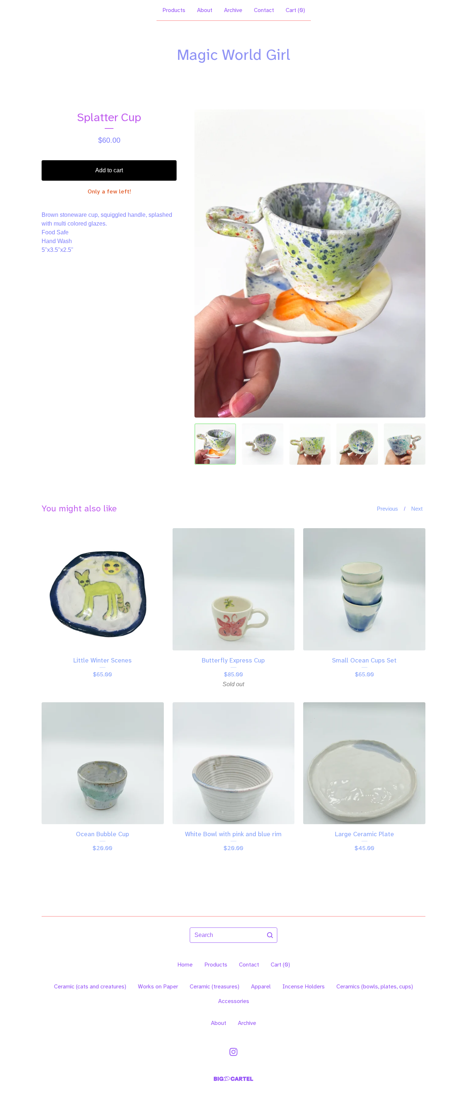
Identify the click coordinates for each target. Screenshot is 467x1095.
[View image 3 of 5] (310, 444)
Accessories (233, 1001)
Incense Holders (303, 986)
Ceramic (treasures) (214, 986)
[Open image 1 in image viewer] (309, 264)
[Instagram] (233, 1052)
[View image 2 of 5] (262, 444)
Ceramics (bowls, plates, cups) (374, 986)
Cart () (295, 10)
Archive (233, 10)
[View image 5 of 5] (404, 444)
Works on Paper (158, 986)
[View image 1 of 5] (215, 444)
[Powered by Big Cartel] (233, 1078)
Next (416, 509)
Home (185, 964)
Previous (387, 509)
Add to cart (109, 170)
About (204, 10)
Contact (264, 10)
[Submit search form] (270, 935)
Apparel (261, 986)
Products (173, 10)
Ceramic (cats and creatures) (90, 986)
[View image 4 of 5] (357, 444)
